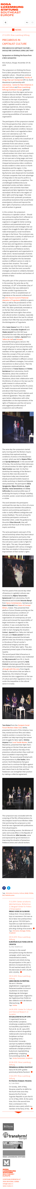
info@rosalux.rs (8, 1184)
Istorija (15, 1058)
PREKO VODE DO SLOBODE (19, 911)
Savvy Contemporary (14, 603)
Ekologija (22, 931)
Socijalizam (12, 933)
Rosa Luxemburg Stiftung (20, 35)
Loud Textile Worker (20, 742)
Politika (31, 893)
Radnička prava (9, 895)
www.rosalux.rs (8, 1186)
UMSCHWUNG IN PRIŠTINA (19, 981)
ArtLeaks (19, 339)
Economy (16, 893)
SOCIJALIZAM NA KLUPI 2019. (20, 1017)
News (18, 29)
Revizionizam (21, 1058)
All (27, 22)
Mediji (26, 893)
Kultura (21, 893)
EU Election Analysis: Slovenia (20, 1081)
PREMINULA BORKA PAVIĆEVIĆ (21, 1067)
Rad (3, 895)
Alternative (9, 893)
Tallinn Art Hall (7, 339)
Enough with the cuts (11, 669)
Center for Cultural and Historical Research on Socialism (20, 1011)
